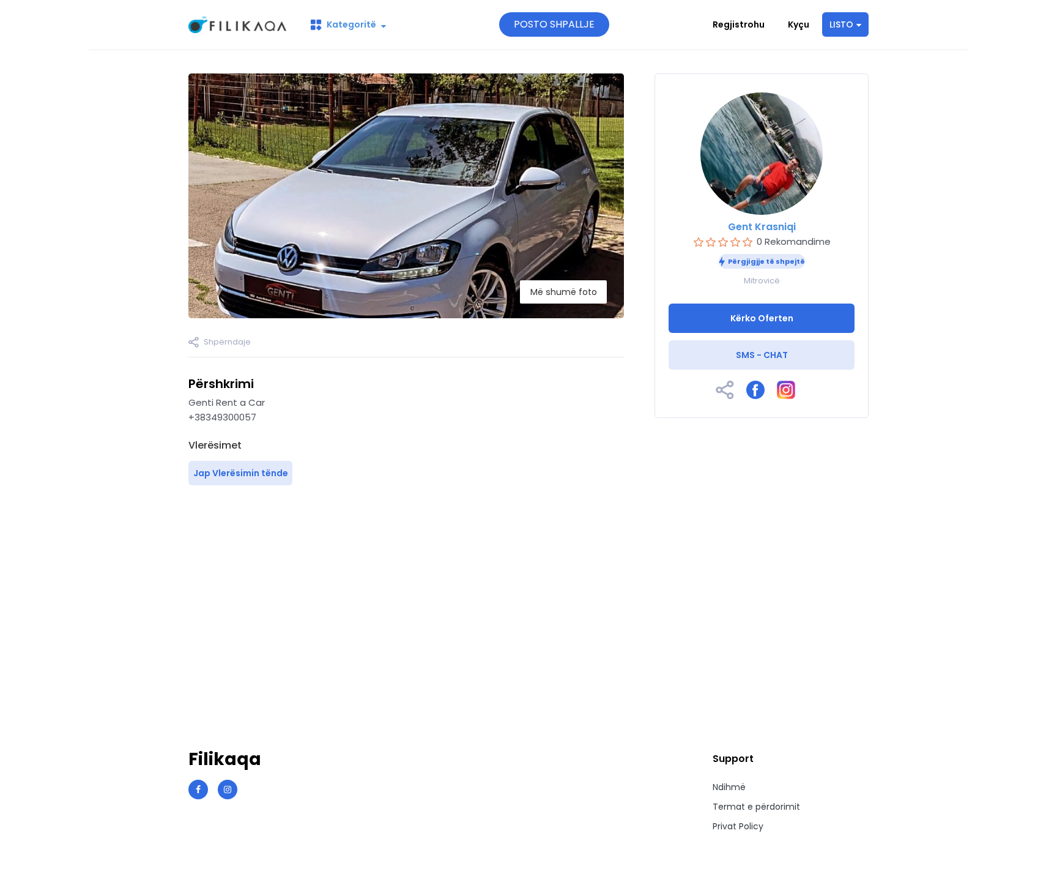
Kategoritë (351, 24)
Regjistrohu (739, 24)
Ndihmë (729, 787)
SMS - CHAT (762, 355)
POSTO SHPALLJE (554, 24)
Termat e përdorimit (756, 807)
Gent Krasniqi (762, 227)
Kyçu (798, 24)
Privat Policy (738, 826)
